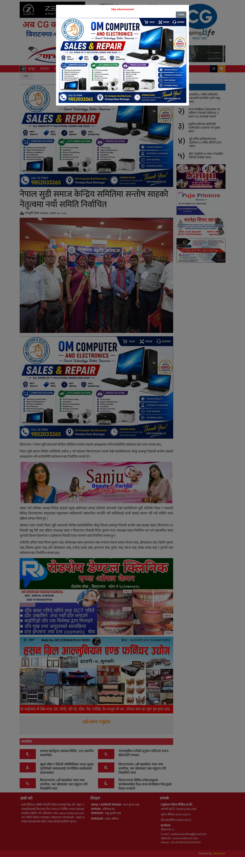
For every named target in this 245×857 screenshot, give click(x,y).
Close (181, 14)
